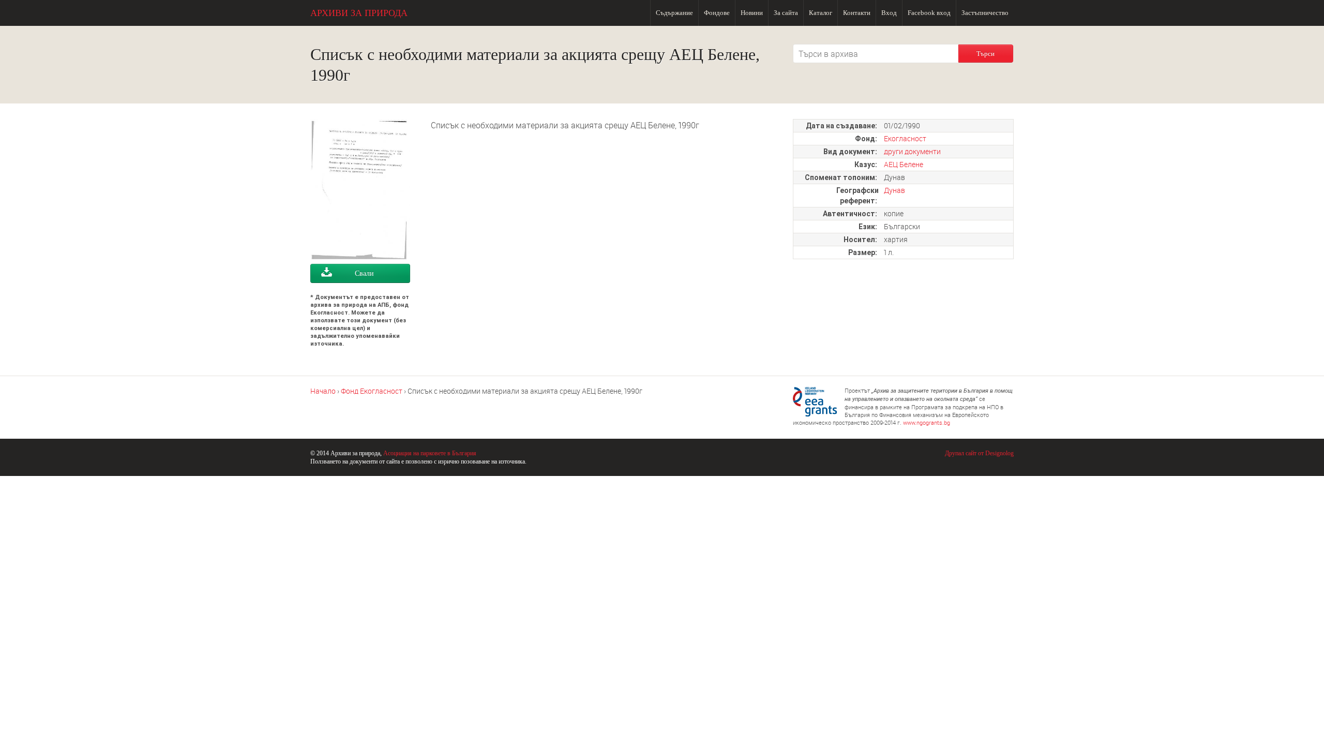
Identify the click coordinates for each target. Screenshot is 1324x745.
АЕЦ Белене (903, 164)
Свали (364, 273)
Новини (752, 13)
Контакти (856, 13)
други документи (912, 151)
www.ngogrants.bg (926, 422)
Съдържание (674, 13)
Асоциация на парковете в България (429, 453)
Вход (889, 13)
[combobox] (875, 53)
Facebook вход (929, 13)
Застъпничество (985, 13)
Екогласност (905, 138)
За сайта (786, 13)
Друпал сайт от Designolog (979, 453)
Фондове (717, 13)
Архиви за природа (359, 13)
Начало (323, 391)
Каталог (820, 13)
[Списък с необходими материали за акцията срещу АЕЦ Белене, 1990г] (360, 257)
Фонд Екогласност (371, 391)
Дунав (894, 190)
